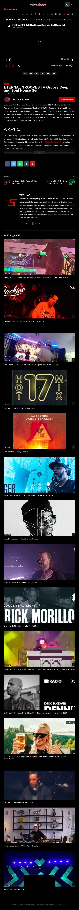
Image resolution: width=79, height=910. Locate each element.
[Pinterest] (27, 14)
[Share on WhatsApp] (20, 163)
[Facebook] (19, 14)
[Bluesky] (52, 14)
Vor (74, 176)
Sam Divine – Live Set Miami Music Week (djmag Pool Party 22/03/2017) (32, 365)
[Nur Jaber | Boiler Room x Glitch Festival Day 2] (7, 182)
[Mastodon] (35, 14)
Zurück (6, 176)
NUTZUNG (42, 904)
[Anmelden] (72, 14)
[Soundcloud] (48, 14)
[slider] (35, 60)
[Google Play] (43, 14)
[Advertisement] (39, 888)
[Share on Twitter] (13, 163)
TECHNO (9, 19)
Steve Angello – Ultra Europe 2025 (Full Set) (21, 582)
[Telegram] (39, 14)
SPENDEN (27, 904)
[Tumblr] (31, 223)
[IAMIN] (60, 14)
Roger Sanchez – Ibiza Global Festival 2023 (21, 889)
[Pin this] (32, 163)
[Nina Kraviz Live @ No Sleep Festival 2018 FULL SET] (72, 182)
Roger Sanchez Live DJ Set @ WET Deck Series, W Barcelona (28, 495)
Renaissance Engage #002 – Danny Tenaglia (21, 846)
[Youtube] (31, 14)
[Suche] (72, 4)
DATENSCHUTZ (35, 904)
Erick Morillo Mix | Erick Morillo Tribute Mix (20, 626)
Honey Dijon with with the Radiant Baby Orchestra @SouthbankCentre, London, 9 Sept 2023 (39, 669)
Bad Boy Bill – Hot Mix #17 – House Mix (19, 408)
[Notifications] (68, 14)
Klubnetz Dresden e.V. (52, 142)
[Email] (39, 223)
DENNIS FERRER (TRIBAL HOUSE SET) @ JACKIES (25, 321)
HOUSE (22, 19)
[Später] (64, 14)
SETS (47, 904)
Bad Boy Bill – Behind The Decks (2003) (19, 802)
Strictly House (21, 99)
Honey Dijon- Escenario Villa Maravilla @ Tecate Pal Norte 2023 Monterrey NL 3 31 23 (37, 278)
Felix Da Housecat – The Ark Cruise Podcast (21, 539)
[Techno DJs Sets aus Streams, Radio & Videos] (38, 4)
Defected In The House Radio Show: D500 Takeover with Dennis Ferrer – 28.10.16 (35, 713)
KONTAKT (51, 904)
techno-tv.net (64, 904)
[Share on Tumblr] (26, 163)
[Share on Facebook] (7, 163)
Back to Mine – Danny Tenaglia (16, 452)
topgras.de (57, 904)
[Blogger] (56, 14)
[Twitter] (23, 14)
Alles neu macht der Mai (14, 9)
